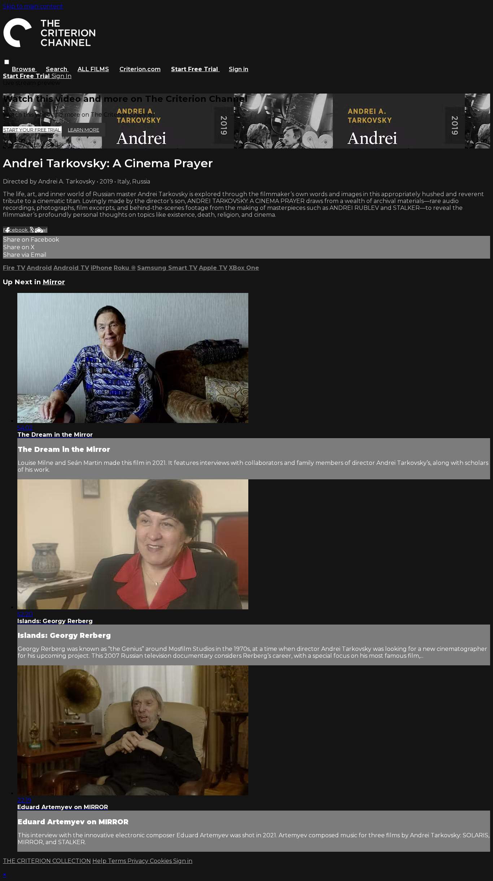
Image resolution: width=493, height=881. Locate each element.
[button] (6, 62)
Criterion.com (140, 69)
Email (41, 230)
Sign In (61, 76)
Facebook (16, 230)
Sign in (238, 69)
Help (100, 861)
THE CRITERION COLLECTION (47, 861)
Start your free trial (32, 130)
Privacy (138, 861)
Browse (24, 69)
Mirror (54, 282)
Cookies (161, 861)
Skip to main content (33, 6)
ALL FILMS (93, 69)
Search (57, 69)
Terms (117, 861)
